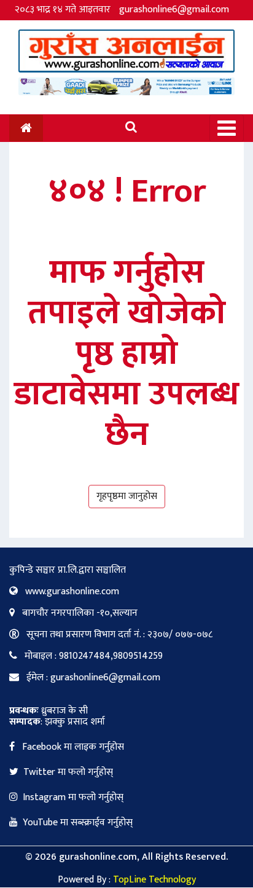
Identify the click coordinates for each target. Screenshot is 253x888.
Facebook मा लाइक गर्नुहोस (72, 747)
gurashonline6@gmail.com (174, 9)
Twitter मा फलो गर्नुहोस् (68, 772)
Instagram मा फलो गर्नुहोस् (73, 797)
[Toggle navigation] (226, 128)
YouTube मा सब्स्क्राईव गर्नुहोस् (78, 822)
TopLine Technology (154, 879)
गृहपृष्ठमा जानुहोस (126, 496)
